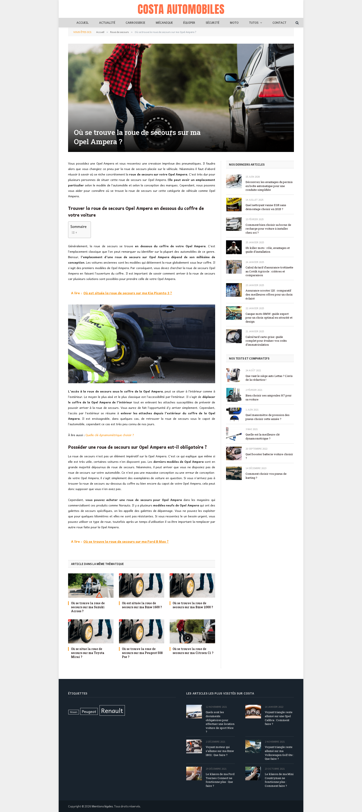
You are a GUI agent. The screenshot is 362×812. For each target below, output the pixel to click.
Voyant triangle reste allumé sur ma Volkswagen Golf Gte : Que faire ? (279, 753)
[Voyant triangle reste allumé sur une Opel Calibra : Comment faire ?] (253, 711)
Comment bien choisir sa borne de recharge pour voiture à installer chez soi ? (268, 228)
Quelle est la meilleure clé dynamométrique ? (263, 436)
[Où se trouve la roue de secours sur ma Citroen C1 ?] (192, 631)
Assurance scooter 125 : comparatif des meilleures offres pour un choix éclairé (269, 294)
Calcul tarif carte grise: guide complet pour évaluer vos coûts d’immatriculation (266, 341)
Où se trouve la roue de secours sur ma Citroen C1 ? (193, 651)
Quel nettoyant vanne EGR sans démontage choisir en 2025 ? (266, 207)
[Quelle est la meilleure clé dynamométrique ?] (234, 434)
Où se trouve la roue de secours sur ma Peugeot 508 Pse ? (142, 653)
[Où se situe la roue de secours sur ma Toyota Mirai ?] (91, 631)
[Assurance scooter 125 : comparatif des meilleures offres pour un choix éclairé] (234, 290)
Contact (279, 22)
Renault (112, 710)
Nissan (73, 712)
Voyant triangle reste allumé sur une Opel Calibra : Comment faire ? (278, 718)
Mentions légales (102, 806)
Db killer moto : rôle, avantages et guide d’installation (268, 250)
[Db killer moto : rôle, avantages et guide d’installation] (234, 247)
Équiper (189, 22)
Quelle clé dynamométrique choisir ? (109, 435)
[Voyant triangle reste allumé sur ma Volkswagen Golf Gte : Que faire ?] (253, 746)
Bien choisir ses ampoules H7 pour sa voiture (269, 397)
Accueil (82, 22)
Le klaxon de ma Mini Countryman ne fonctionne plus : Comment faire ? (279, 780)
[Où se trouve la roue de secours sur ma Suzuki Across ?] (91, 585)
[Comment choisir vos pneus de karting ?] (234, 473)
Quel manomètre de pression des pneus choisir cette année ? (268, 417)
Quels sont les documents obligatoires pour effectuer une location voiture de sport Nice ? (220, 722)
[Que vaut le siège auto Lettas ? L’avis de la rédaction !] (234, 375)
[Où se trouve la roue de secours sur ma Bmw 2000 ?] (192, 585)
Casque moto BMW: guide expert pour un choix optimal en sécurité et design (269, 317)
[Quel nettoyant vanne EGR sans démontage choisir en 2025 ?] (234, 204)
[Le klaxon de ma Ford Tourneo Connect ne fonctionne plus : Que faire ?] (194, 773)
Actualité (107, 22)
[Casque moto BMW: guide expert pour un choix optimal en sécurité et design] (234, 313)
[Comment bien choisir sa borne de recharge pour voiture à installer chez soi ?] (234, 224)
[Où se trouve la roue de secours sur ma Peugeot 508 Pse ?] (141, 631)
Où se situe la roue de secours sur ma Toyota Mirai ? (87, 653)
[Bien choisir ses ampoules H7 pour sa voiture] (234, 394)
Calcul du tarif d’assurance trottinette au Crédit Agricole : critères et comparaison (269, 271)
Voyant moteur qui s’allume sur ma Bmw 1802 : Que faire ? (220, 751)
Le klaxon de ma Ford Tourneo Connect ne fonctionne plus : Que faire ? (220, 780)
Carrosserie (135, 22)
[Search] (297, 22)
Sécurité (212, 22)
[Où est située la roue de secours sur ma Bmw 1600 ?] (141, 585)
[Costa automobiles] (181, 9)
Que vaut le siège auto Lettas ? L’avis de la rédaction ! (269, 378)
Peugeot (89, 711)
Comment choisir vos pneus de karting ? (266, 476)
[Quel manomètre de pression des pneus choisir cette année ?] (234, 414)
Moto (234, 22)
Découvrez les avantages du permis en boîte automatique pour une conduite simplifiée (269, 186)
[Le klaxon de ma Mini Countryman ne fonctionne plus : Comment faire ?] (253, 773)
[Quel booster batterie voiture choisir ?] (234, 453)
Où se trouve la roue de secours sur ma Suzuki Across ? (88, 607)
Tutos (254, 22)
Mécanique (164, 22)
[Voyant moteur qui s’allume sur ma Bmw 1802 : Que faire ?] (194, 746)
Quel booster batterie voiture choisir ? (269, 456)
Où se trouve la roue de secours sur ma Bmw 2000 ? (193, 605)
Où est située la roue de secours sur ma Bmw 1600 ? (142, 605)
